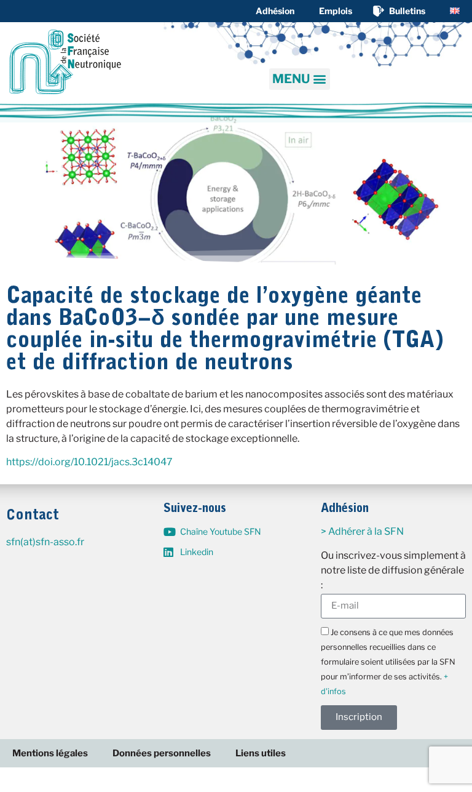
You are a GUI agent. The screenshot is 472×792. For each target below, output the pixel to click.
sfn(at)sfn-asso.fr (45, 542)
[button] (299, 79)
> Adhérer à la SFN (362, 531)
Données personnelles (161, 753)
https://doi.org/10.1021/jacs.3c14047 (89, 462)
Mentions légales (50, 753)
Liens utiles (260, 753)
